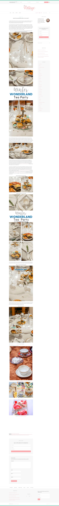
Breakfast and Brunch (41, 67)
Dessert (40, 78)
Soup (39, 105)
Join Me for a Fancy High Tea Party (21, 381)
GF (39, 83)
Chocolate (40, 73)
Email (12, 473)
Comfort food (40, 75)
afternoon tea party (16, 434)
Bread (39, 65)
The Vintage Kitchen (29, 8)
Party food (40, 94)
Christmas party (23, 434)
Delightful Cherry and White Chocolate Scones (21, 416)
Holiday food (14, 433)
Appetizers (12, 433)
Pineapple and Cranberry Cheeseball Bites (43, 51)
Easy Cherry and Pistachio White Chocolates (24, 170)
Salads (40, 100)
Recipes (16, 433)
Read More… (39, 23)
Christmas (21, 434)
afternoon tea (13, 434)
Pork (39, 97)
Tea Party (18, 433)
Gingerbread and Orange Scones (13, 492)
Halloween (40, 86)
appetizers (19, 434)
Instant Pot (40, 91)
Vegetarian (40, 110)
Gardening (40, 81)
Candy (39, 70)
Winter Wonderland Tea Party (41, 53)
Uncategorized (41, 108)
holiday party (26, 434)
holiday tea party (28, 434)
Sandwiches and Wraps (42, 102)
